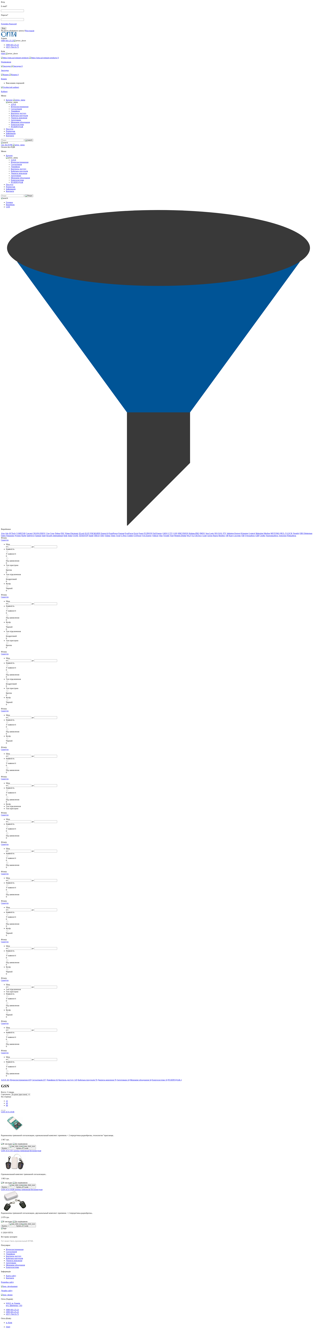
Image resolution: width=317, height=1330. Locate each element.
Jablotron (230, 533)
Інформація (10, 133)
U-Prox (124, 536)
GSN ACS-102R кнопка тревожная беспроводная (21, 1189)
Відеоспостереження (19, 107)
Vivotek (166, 536)
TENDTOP (83, 536)
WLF (189, 536)
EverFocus (129, 533)
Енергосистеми (17, 124)
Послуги (9, 129)
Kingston (244, 533)
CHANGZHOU (39, 533)
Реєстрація (29, 31)
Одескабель (250, 536)
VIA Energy (147, 536)
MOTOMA (275, 533)
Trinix (113, 536)
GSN (8, 207)
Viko (161, 536)
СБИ (257, 536)
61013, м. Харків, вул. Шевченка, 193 (14, 1304)
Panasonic (10, 536)
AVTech (12, 533)
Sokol (70, 536)
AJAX (13, 104)
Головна (9, 202)
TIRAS (97, 536)
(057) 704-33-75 (12, 47)
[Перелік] (2, 1110)
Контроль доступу (18, 113)
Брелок (9, 570)
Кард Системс (235, 536)
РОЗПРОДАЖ (17, 127)
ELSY (87, 533)
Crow (52, 533)
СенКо (262, 536)
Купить (4, 1148)
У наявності (11, 554)
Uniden (130, 536)
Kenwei (237, 533)
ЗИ (227, 536)
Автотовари (16, 120)
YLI (193, 536)
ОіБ (242, 536)
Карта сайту (11, 1276)
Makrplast (259, 533)
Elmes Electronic (71, 533)
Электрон (282, 536)
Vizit (172, 536)
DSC (63, 533)
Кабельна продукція (19, 116)
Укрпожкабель (272, 536)
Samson (38, 536)
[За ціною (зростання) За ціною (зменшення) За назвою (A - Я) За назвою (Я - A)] (20, 1094)
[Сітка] (4, 1110)
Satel (44, 536)
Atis (6, 533)
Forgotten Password (9, 24)
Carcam (29, 533)
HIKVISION (183, 533)
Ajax (3, 533)
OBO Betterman (305, 533)
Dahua (57, 533)
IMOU (202, 533)
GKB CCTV (167, 533)
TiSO (102, 536)
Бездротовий (11, 579)
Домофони (15, 111)
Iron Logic (210, 533)
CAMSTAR (21, 533)
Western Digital (180, 536)
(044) (3, 53)
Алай (204, 536)
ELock (81, 533)
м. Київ (9, 1323)
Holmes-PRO (194, 533)
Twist (118, 536)
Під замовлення (12, 561)
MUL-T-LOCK (286, 533)
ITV (224, 533)
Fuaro (141, 533)
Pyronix (18, 536)
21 (7, 1101)
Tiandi (90, 536)
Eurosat (121, 533)
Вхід (3, 28)
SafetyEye (31, 536)
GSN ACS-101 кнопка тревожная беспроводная (21, 1151)
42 (7, 1103)
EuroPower (113, 533)
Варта (215, 536)
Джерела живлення (19, 118)
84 (7, 1105)
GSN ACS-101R (7, 1112)
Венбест (222, 536)
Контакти (10, 136)
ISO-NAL (218, 533)
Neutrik (296, 533)
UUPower (137, 536)
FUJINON (148, 533)
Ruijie (23, 536)
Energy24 (104, 533)
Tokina (107, 536)
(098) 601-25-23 (7, 41)
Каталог (9, 100)
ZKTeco (198, 536)
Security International (54, 536)
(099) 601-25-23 (12, 45)
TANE (75, 536)
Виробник (10, 205)
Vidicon (155, 536)
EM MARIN (95, 533)
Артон (210, 536)
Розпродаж (10, 131)
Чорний (9, 588)
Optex (3, 536)
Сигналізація (16, 109)
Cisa (48, 533)
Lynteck (252, 533)
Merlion (267, 533)
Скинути (5, 540)
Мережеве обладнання (20, 122)
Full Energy (157, 533)
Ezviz (136, 533)
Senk (65, 536)
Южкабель (291, 536)
